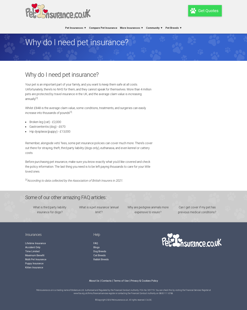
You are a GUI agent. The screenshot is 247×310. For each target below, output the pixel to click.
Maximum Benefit (34, 255)
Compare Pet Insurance (103, 27)
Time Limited (32, 251)
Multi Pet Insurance (35, 259)
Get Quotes (208, 10)
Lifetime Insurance (35, 243)
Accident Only (32, 247)
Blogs (96, 247)
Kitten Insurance (34, 267)
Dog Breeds (99, 251)
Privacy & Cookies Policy (144, 280)
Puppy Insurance (34, 263)
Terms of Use (121, 280)
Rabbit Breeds (101, 259)
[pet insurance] (58, 20)
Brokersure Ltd (77, 290)
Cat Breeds (99, 255)
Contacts (106, 280)
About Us (94, 280)
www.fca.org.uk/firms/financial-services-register (94, 293)
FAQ (95, 243)
